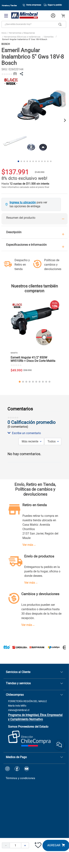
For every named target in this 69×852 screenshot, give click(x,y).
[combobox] (33, 24)
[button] (34, 433)
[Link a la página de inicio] (3, 33)
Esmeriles (49, 37)
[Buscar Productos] (61, 24)
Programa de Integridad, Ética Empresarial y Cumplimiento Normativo (35, 717)
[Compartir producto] (21, 73)
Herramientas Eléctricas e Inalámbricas (22, 37)
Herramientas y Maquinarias (22, 33)
